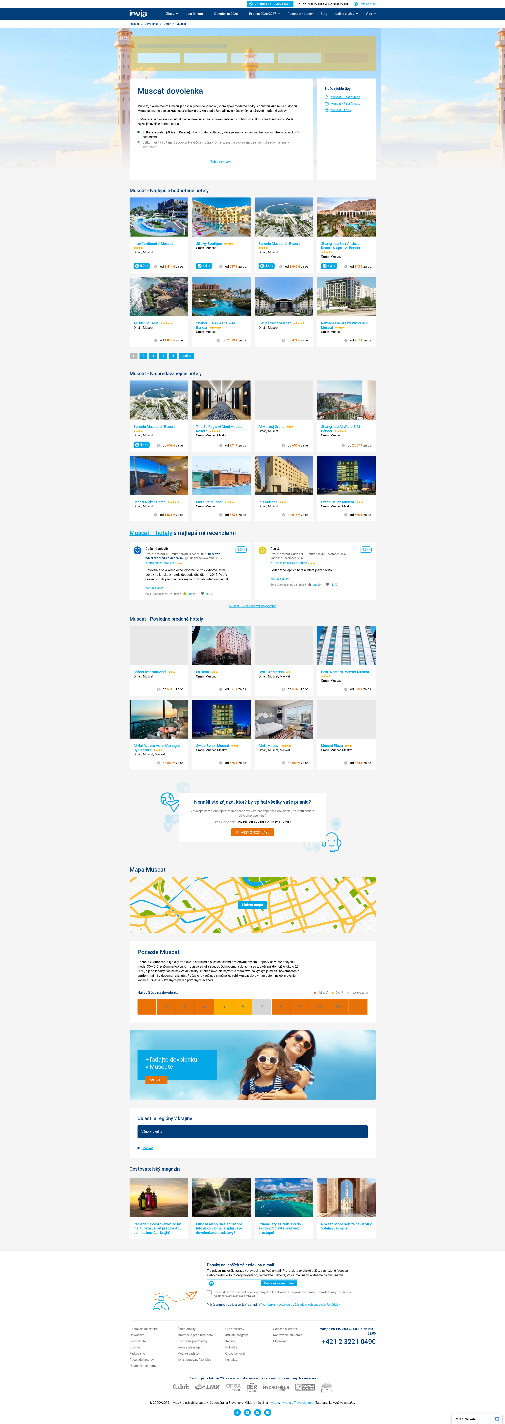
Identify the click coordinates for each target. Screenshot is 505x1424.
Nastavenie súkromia (287, 1335)
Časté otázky (186, 1329)
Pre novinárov (234, 1329)
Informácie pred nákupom (195, 1335)
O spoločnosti (235, 1353)
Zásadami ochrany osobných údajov (317, 1304)
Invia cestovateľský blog (194, 1360)
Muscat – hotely (151, 532)
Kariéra (230, 1341)
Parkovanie (137, 1353)
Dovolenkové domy (143, 1366)
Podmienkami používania (276, 1304)
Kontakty (231, 1360)
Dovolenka (152, 23)
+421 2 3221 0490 (349, 1341)
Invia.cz (274, 1403)
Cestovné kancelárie (144, 1329)
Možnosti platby (188, 1353)
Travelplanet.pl (304, 1403)
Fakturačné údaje (189, 1347)
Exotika (135, 1347)
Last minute (138, 1341)
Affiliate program (236, 1335)
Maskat (147, 1148)
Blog (324, 14)
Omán (168, 23)
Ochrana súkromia (285, 1329)
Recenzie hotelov (300, 14)
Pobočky (231, 1347)
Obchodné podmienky (192, 1341)
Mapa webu (281, 1341)
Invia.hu (286, 1403)
